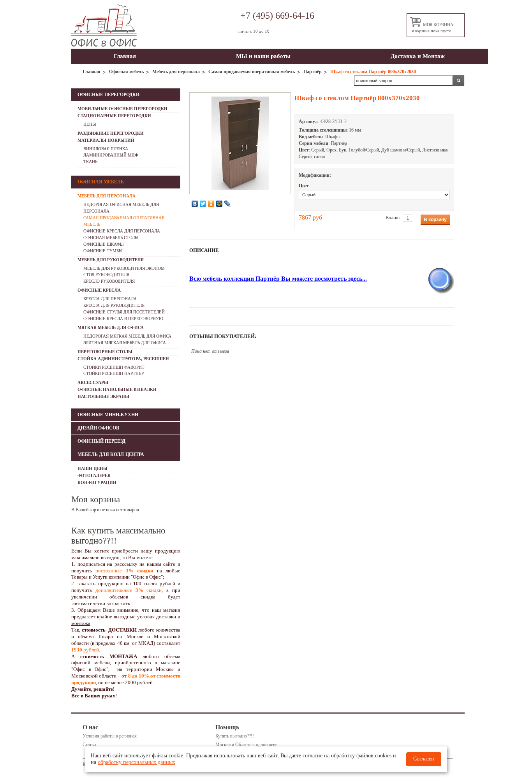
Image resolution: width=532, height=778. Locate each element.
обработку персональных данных (136, 762)
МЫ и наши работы (263, 56)
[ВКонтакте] (195, 204)
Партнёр (312, 71)
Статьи (89, 744)
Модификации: (315, 175)
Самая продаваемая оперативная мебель (251, 71)
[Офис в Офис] (104, 25)
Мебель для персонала (176, 71)
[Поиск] (459, 80)
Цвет (304, 185)
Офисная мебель (126, 71)
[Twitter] (203, 204)
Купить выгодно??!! (234, 736)
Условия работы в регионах (110, 736)
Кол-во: (393, 217)
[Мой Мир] (219, 204)
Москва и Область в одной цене (246, 744)
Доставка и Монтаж (418, 56)
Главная (125, 56)
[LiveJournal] (228, 204)
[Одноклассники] (211, 204)
